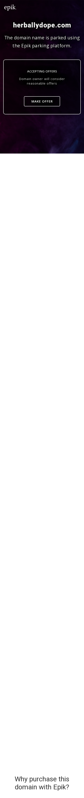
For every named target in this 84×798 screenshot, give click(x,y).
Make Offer (42, 101)
